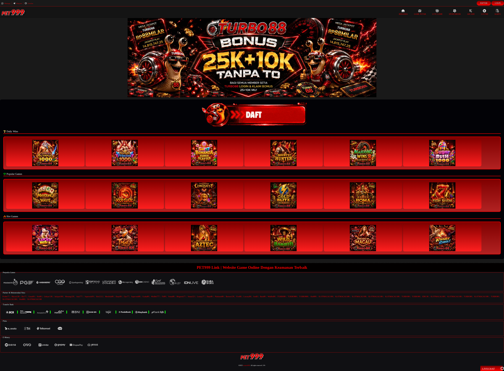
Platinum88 (219, 297)
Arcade (471, 14)
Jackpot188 (58, 297)
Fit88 (164, 297)
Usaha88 (145, 297)
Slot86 (39, 297)
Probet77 (5, 297)
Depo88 (210, 297)
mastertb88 (246, 365)
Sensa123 (191, 297)
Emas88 (31, 297)
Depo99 (119, 297)
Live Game (437, 14)
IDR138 (425, 297)
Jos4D (255, 297)
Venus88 (171, 297)
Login (498, 3)
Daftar (483, 3)
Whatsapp (7, 3)
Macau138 (15, 297)
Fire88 (238, 297)
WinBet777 (155, 297)
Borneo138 (230, 297)
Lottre (484, 14)
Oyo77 (126, 297)
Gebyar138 (48, 297)
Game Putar (420, 14)
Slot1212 (99, 297)
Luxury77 (200, 297)
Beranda (403, 14)
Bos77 (24, 297)
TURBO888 (292, 297)
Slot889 (313, 297)
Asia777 (79, 297)
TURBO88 (281, 297)
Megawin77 (181, 297)
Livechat (30, 3)
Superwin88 (135, 297)
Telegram (19, 3)
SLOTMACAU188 (326, 297)
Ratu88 (262, 297)
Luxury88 (247, 297)
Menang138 (69, 297)
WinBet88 (271, 297)
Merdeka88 (109, 297)
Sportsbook (455, 14)
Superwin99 (89, 297)
